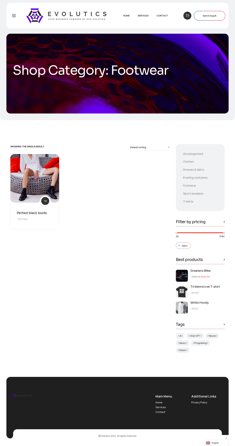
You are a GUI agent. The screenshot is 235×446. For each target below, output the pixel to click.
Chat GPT (195, 335)
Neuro (182, 342)
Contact (160, 412)
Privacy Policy (199, 402)
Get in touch (209, 15)
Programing (200, 342)
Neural (212, 335)
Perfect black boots (32, 213)
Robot (182, 350)
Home (159, 402)
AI (180, 335)
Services (161, 407)
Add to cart (45, 201)
